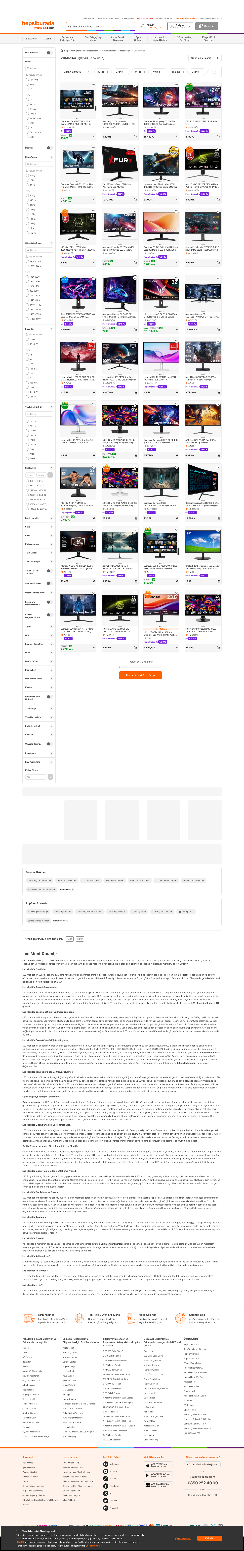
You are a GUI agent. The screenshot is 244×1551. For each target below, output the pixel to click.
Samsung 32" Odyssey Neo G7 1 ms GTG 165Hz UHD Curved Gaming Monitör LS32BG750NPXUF (77, 630)
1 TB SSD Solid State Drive (115, 1351)
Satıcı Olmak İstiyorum (72, 1467)
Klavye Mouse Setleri (153, 1402)
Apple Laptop (68, 1366)
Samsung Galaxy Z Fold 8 (195, 1414)
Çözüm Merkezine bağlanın (202, 1464)
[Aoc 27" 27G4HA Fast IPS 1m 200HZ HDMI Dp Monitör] (203, 419)
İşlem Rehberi (69, 1500)
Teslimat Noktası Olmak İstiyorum (77, 1486)
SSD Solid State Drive (153, 1356)
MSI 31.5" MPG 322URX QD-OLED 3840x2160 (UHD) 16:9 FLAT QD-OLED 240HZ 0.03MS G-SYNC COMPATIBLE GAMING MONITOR (200, 630)
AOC (32, 123)
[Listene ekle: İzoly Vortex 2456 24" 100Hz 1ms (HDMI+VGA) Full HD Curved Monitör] (135, 341)
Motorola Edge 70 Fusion (195, 1395)
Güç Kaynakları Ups (31, 1380)
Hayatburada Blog (71, 1462)
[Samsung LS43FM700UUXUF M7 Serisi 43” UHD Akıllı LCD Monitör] (78, 100)
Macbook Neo (190, 1381)
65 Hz (32, 458)
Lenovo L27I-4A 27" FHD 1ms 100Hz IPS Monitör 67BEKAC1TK (160, 378)
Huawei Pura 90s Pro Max (195, 1372)
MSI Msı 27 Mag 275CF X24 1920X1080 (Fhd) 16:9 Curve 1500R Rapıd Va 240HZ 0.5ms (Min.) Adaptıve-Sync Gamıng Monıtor (77, 248)
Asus (32, 84)
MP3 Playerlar (28, 1385)
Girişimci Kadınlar (145, 18)
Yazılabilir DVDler (151, 1425)
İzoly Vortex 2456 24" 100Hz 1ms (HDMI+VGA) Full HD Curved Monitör (119, 378)
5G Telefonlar (190, 1405)
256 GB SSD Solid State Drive (116, 1407)
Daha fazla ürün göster (140, 675)
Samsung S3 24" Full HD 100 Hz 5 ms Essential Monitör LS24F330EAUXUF (161, 248)
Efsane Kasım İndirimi (193, 1363)
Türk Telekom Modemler (73, 1417)
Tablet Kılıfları (149, 1421)
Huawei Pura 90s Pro (193, 1377)
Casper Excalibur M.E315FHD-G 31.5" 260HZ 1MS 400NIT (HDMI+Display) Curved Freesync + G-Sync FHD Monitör (202, 504)
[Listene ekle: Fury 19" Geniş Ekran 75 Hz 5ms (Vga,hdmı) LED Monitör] (135, 148)
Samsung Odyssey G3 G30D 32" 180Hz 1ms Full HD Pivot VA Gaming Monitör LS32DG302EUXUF (118, 315)
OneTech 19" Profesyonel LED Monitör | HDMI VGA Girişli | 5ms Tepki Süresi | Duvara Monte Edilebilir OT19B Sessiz (202, 567)
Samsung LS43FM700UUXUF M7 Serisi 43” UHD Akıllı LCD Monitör (76, 122)
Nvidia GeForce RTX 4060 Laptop (118, 1402)
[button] (50, 475)
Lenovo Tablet (69, 1371)
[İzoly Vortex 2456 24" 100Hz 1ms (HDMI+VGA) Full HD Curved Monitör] (120, 356)
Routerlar (26, 1362)
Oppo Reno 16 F (191, 1409)
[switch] (49, 53)
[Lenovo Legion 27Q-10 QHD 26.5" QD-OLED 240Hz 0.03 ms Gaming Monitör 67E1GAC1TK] (78, 356)
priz (192, 1222)
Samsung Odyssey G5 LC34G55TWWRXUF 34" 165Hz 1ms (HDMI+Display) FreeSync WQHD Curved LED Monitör (202, 315)
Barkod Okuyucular (31, 1422)
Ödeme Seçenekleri (71, 1490)
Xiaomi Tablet (69, 1385)
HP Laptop (67, 1394)
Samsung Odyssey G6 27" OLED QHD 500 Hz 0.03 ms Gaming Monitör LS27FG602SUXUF (161, 441)
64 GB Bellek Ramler (112, 1435)
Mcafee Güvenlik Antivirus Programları (80, 1431)
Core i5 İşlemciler (110, 1411)
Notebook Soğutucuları (154, 1416)
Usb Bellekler (28, 1389)
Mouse (25, 1366)
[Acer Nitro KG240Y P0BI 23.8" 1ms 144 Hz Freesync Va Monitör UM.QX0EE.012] (203, 356)
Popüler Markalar (191, 1358)
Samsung (34, 79)
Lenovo (33, 113)
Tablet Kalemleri (151, 1383)
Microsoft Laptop (151, 1439)
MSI (31, 99)
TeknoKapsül (35, 132)
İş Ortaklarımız (28, 1467)
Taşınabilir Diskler (151, 1370)
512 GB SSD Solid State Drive (116, 1379)
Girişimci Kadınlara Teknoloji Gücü (78, 1481)
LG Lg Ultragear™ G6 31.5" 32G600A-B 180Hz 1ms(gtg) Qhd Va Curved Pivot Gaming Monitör (161, 315)
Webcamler (148, 1411)
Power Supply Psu (152, 1379)
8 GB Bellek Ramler (111, 1393)
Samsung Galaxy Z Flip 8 (195, 1423)
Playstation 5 (189, 1391)
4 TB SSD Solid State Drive (115, 1430)
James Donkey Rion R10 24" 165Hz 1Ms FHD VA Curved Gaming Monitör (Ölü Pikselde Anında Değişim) (160, 185)
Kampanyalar (128, 18)
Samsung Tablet (70, 1352)
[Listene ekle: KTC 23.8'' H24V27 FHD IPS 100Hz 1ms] (218, 85)
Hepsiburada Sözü (192, 1344)
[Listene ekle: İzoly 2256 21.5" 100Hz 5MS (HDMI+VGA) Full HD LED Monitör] (135, 530)
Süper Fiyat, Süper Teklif (108, 18)
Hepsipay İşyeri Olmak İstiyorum (77, 1472)
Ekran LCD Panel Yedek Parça (35, 1436)
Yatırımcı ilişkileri (29, 1472)
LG (31, 89)
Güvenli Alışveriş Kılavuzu (33, 1495)
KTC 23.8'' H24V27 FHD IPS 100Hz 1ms (201, 122)
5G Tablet (188, 1400)
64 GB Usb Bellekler (112, 1383)
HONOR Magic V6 (192, 1433)
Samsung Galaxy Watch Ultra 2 (197, 1428)
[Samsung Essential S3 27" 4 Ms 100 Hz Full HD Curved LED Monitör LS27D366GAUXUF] (120, 226)
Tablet (25, 1352)
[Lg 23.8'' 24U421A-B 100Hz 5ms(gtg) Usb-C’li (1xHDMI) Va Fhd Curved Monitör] (161, 608)
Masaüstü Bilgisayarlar (32, 1371)
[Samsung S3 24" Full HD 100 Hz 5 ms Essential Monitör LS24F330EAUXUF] (161, 226)
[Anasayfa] (61, 51)
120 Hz (33, 440)
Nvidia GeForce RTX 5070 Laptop (118, 1421)
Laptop (25, 1348)
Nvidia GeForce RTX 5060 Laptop (118, 1397)
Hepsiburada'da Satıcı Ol (211, 18)
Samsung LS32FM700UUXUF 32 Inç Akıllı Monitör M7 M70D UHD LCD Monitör (160, 567)
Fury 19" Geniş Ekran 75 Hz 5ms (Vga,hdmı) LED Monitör (116, 185)
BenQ (32, 104)
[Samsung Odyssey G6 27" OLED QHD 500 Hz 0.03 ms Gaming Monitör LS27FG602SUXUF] (161, 419)
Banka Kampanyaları (72, 1495)
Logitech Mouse (70, 1427)
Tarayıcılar (148, 1351)
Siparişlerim (88, 18)
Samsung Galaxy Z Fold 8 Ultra (197, 1419)
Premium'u (40, 27)
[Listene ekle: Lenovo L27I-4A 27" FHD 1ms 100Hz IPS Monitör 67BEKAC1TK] (177, 341)
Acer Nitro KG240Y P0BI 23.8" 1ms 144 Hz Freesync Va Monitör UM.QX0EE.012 (201, 378)
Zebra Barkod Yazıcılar (73, 1413)
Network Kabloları (151, 1365)
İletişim (25, 1504)
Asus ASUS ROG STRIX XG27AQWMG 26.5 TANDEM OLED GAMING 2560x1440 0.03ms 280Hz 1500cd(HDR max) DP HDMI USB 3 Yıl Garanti (78, 315)
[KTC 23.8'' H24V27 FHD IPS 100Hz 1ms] (203, 100)
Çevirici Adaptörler (30, 1376)
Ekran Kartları (149, 1397)
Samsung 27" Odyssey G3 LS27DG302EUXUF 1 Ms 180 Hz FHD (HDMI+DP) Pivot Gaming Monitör (119, 122)
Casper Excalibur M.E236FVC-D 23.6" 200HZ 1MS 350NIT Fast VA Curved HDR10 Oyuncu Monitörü (202, 248)
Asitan (32, 137)
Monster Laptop (70, 1357)
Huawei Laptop (69, 1399)
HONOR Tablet (69, 1380)
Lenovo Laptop (69, 1362)
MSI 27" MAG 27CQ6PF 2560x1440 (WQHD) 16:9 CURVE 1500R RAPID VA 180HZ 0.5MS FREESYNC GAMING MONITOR (202, 185)
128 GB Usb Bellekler (112, 1388)
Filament (26, 1427)
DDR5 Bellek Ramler (112, 1356)
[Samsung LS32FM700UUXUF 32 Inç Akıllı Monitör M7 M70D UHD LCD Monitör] (161, 545)
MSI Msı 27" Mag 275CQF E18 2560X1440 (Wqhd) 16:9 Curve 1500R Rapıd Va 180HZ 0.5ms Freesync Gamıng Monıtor (116, 630)
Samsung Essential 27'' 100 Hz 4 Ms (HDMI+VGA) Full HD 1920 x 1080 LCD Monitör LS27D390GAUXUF (77, 185)
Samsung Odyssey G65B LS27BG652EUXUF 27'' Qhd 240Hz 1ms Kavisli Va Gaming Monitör (160, 504)
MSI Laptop (68, 1389)
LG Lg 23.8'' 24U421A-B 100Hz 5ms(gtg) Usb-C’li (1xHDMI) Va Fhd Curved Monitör (160, 633)
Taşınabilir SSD (29, 1417)
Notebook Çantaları (152, 1360)
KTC (32, 127)
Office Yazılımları (29, 1408)
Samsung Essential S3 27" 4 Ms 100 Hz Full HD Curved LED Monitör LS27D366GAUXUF (118, 248)
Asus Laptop (68, 1376)
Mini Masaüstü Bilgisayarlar (156, 1388)
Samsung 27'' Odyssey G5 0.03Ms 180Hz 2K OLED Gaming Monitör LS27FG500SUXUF (159, 122)
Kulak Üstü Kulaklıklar (153, 1374)
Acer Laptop (149, 1435)
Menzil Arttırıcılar (29, 1403)
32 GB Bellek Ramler (112, 1365)
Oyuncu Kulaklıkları (31, 1431)
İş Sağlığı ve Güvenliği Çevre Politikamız (40, 1500)
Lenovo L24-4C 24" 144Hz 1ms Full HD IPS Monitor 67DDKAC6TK (77, 441)
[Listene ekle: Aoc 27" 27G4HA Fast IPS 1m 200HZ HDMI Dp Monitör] (218, 404)
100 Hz (33, 444)
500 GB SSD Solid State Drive (116, 1374)
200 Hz (33, 426)
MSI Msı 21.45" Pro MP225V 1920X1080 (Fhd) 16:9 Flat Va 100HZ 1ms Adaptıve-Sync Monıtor (78, 504)
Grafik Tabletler (150, 1430)
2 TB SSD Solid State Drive (115, 1360)
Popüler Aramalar (191, 1354)
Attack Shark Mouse (72, 1422)
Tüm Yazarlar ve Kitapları (195, 1349)
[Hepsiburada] (38, 23)
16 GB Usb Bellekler (111, 1439)
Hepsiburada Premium (186, 18)
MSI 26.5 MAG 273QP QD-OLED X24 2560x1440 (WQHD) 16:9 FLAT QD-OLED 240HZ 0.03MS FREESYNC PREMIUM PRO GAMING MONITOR (118, 441)
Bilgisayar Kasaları (30, 1394)
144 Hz (33, 435)
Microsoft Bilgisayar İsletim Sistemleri (79, 1403)
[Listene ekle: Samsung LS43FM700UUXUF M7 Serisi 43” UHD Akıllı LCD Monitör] (94, 85)
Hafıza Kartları (150, 1407)
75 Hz (32, 449)
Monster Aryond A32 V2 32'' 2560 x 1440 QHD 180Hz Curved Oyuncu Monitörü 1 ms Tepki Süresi (77, 567)
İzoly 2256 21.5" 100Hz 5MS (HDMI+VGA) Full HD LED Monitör (117, 567)
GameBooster (35, 118)
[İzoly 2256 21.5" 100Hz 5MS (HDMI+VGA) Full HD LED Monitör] (120, 545)
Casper (33, 109)
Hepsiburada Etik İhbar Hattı (202, 1495)
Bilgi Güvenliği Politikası (32, 1490)
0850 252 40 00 (203, 1483)
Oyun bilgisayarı (31, 1102)
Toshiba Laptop (69, 1436)
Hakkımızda (27, 1462)
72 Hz (32, 454)
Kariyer (25, 1481)
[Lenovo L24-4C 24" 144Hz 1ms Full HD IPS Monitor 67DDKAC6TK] (78, 419)
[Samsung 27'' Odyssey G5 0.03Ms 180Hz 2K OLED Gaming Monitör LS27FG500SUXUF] (161, 100)
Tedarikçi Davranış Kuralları (75, 1476)
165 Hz (33, 430)
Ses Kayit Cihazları (30, 1413)
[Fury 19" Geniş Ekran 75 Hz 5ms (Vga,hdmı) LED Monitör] (120, 163)
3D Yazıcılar (27, 1357)
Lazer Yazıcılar (150, 1393)
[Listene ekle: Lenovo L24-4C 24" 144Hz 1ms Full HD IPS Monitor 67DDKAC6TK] (94, 404)
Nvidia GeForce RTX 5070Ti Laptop (119, 1425)
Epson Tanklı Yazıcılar (72, 1408)
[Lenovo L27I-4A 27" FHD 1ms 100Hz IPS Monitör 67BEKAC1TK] (161, 356)
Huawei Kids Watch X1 (194, 1368)
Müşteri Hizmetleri (164, 18)
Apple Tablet (68, 1348)
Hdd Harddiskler (29, 1399)
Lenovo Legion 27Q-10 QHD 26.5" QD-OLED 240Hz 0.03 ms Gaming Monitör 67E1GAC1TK (78, 378)
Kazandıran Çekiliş (192, 1386)
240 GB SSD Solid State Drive (116, 1416)
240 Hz (33, 421)
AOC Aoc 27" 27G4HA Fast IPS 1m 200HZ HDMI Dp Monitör (200, 441)
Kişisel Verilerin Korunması (33, 1486)
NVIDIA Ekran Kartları (112, 1370)
